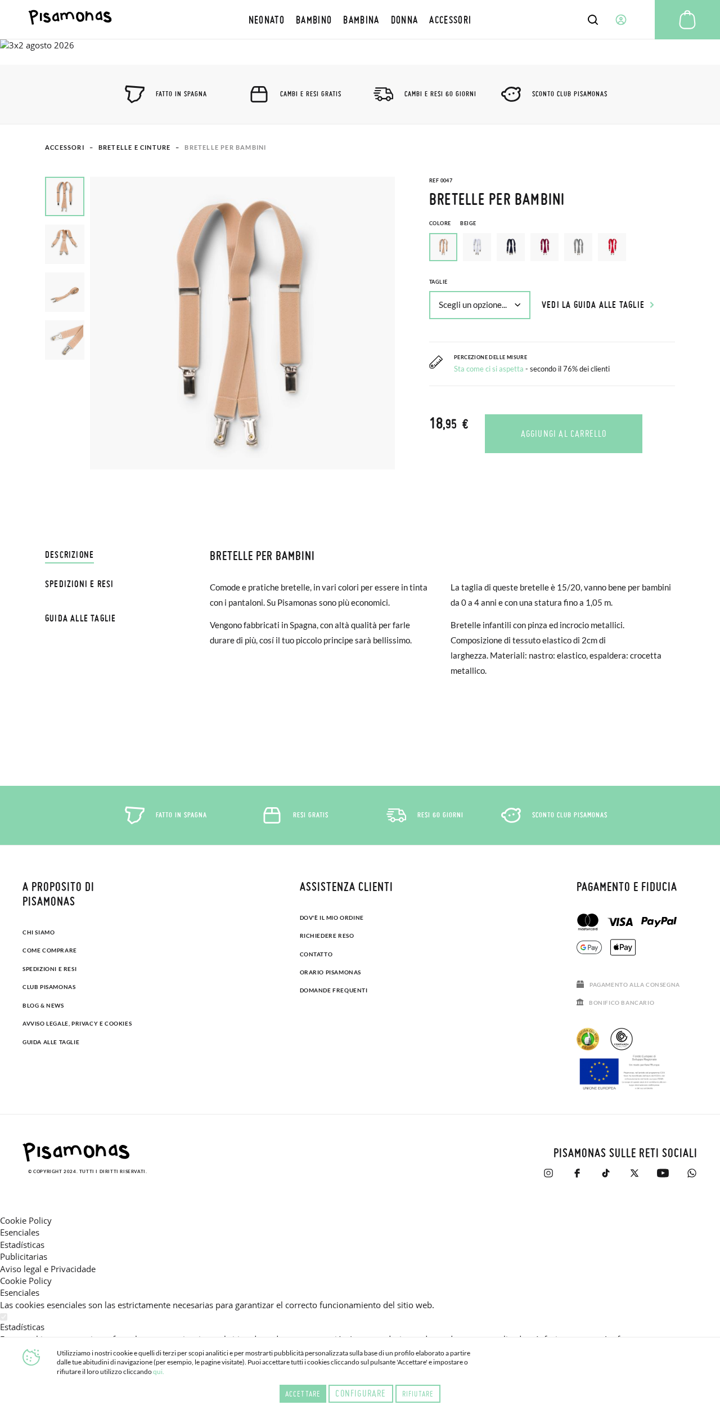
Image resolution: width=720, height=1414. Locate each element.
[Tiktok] (605, 1173)
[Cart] (687, 19)
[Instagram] (548, 1173)
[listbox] (552, 250)
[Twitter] (634, 1173)
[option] (477, 247)
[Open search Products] (592, 19)
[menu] (360, 19)
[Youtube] (663, 1173)
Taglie (438, 282)
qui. (158, 1371)
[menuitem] (267, 19)
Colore (452, 223)
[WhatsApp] (692, 1173)
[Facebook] (577, 1173)
